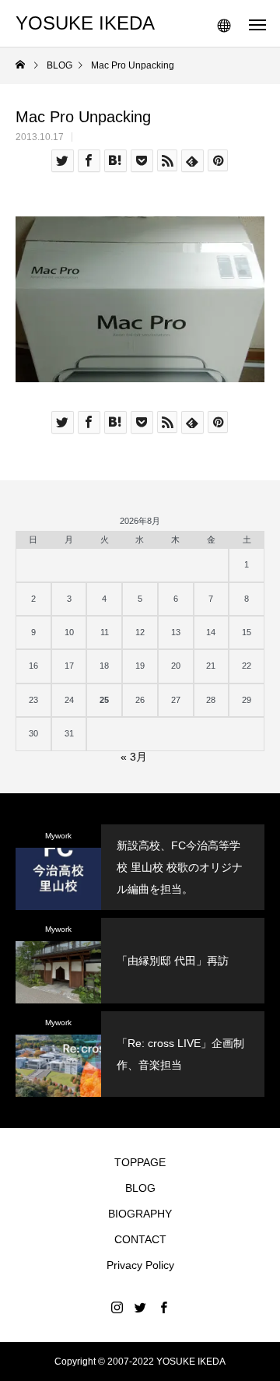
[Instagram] (116, 1307)
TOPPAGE (140, 1162)
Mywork (58, 835)
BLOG (140, 1188)
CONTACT (140, 1239)
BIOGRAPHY (140, 1213)
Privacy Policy (140, 1265)
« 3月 (134, 756)
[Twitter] (140, 1307)
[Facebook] (163, 1307)
